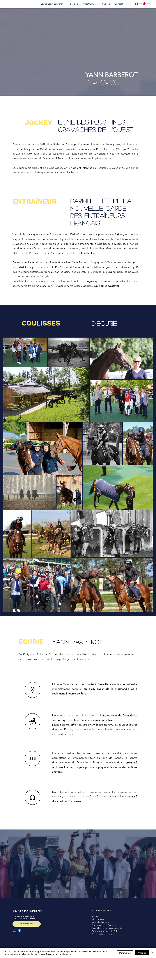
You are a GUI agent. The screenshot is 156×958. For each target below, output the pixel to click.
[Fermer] (152, 953)
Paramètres (125, 952)
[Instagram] (14, 930)
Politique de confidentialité (58, 954)
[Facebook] (19, 930)
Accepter (142, 952)
